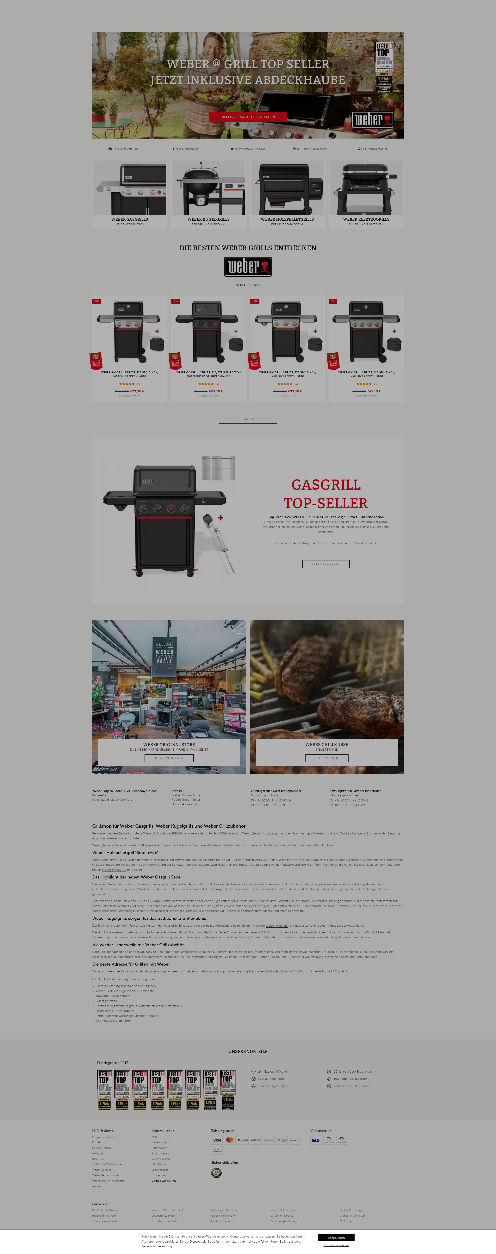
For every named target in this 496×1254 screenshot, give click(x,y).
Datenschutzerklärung (156, 1246)
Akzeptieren (336, 1238)
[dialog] (248, 1242)
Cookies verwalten (336, 1245)
